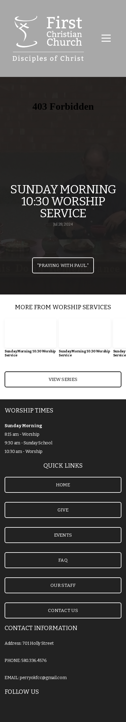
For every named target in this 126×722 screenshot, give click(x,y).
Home (63, 485)
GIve (63, 510)
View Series (63, 379)
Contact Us (63, 610)
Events (63, 535)
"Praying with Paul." (63, 265)
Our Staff (63, 585)
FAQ (63, 560)
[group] (30, 340)
